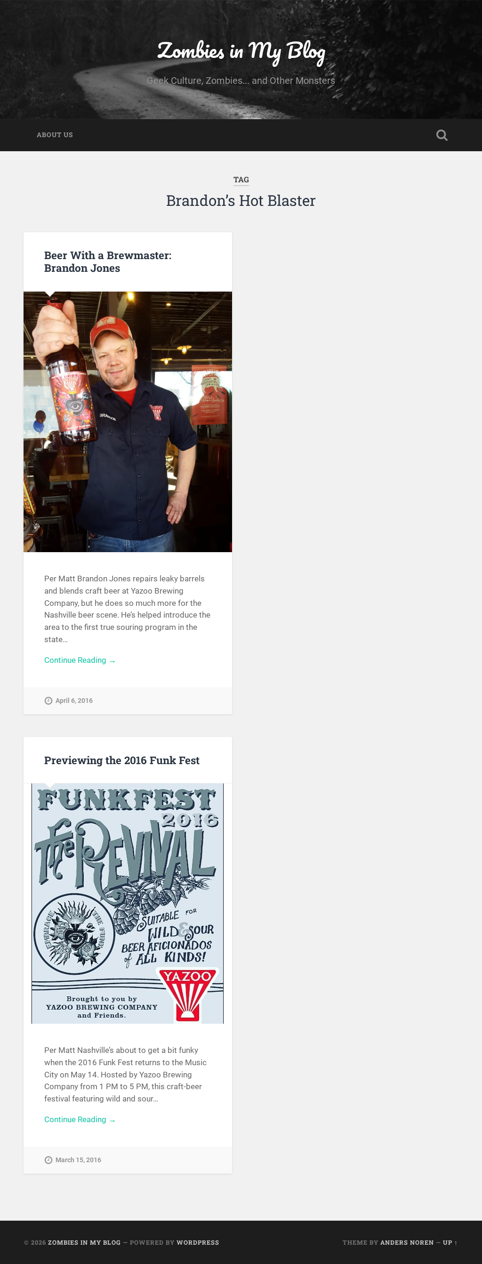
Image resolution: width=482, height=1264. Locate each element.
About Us (55, 134)
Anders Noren (407, 1242)
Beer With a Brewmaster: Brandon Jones (107, 261)
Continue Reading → (80, 660)
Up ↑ (450, 1242)
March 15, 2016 (78, 1160)
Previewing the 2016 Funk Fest (122, 760)
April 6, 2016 (74, 701)
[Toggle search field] (442, 135)
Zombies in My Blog (241, 49)
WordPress (198, 1242)
